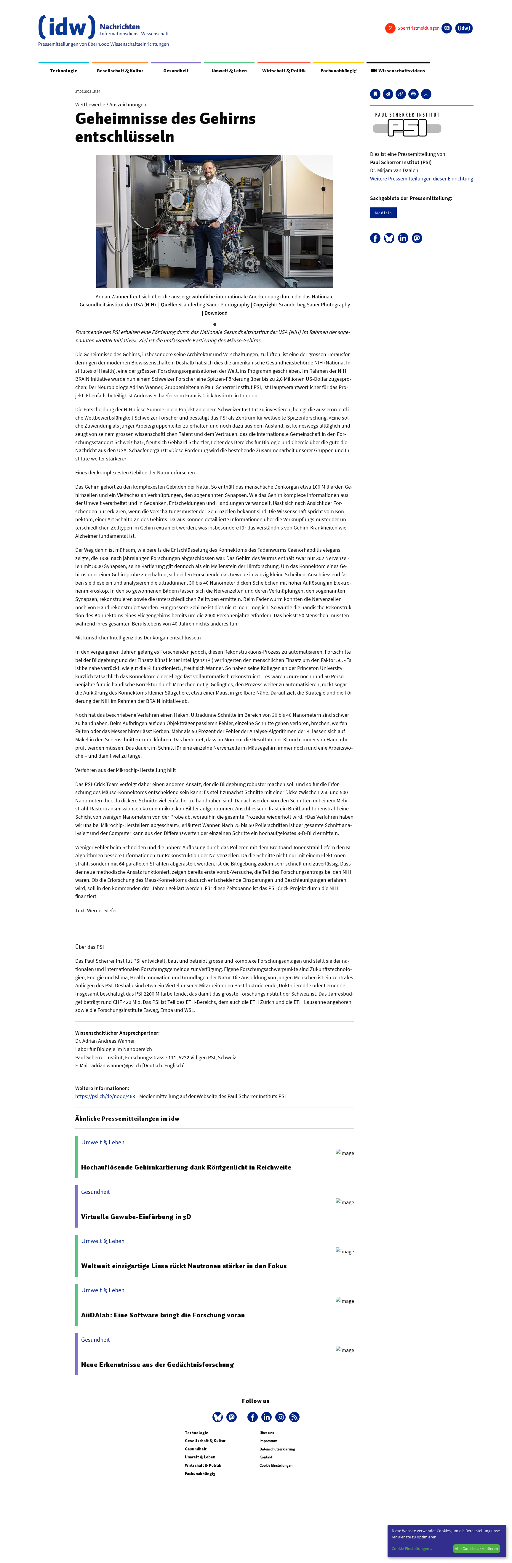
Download (216, 312)
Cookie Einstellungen (276, 1465)
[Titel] (375, 94)
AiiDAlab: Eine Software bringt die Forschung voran (163, 1315)
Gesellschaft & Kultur (120, 70)
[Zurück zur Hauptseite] (464, 28)
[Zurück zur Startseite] (104, 31)
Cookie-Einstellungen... (412, 1548)
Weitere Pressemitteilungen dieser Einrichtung (421, 178)
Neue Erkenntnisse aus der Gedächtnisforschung (157, 1364)
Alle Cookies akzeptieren (476, 1548)
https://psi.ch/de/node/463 (105, 1096)
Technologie (63, 70)
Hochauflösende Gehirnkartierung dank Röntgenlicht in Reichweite (186, 1167)
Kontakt (266, 1457)
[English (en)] (446, 28)
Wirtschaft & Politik (284, 70)
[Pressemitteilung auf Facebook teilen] (375, 238)
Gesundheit (175, 70)
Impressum (268, 1440)
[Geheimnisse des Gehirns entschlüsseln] (388, 94)
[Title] (401, 94)
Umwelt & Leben (229, 70)
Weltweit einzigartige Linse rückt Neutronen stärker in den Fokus (184, 1266)
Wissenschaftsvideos (401, 70)
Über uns (267, 1432)
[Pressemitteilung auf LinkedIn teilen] (403, 238)
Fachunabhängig (338, 70)
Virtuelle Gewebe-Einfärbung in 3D (136, 1217)
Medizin (383, 212)
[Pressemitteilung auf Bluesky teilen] (389, 238)
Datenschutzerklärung (277, 1449)
